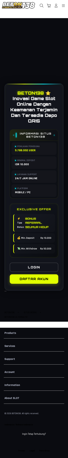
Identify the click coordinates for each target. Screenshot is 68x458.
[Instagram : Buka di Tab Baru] (37, 442)
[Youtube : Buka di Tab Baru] (45, 442)
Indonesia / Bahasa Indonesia (18, 424)
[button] (49, 5)
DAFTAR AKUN (34, 279)
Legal (32, 450)
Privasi (21, 450)
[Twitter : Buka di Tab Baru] (30, 442)
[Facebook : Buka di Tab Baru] (22, 442)
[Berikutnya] (64, 54)
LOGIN (34, 267)
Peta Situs (44, 450)
